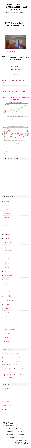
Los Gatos (7, 255)
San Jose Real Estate (13, 91)
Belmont (5, 205)
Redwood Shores (9, 300)
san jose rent (5, 401)
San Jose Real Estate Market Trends (15, 98)
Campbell (6, 217)
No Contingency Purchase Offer (11, 358)
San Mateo (7, 317)
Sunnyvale (7, 333)
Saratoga (6, 325)
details (15, 75)
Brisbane (5, 209)
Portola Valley (8, 292)
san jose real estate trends (9, 397)
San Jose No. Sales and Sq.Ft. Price (13, 144)
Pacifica (6, 284)
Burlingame (6, 213)
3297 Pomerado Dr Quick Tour (11, 354)
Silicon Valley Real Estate (20, 442)
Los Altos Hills (8, 250)
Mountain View (8, 275)
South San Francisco (10, 329)
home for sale (6, 393)
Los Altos (6, 246)
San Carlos (7, 308)
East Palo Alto (7, 230)
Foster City (6, 234)
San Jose (6, 312)
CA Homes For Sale (22, 444)
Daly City (6, 226)
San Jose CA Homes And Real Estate (15, 7)
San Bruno (7, 304)
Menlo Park (7, 259)
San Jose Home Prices (9, 120)
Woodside (7, 341)
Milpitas (6, 267)
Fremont (6, 238)
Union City (7, 337)
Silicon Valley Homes (22, 440)
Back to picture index (8, 51)
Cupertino (6, 222)
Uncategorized (6, 409)
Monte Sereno (8, 271)
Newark (6, 279)
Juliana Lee (11, 437)
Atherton (6, 201)
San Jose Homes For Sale (13, 81)
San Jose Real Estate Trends (15, 434)
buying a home (6, 389)
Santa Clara (7, 321)
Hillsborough (8, 242)
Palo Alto (6, 288)
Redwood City (8, 296)
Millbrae (6, 263)
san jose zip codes (7, 405)
